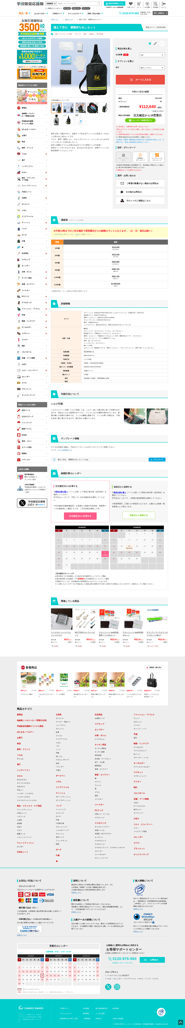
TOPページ (55, 19)
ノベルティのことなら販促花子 (117, 975)
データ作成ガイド (65, 450)
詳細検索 (50, 3)
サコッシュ (60, 834)
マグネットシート (140, 776)
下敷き (58, 770)
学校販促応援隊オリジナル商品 (30, 726)
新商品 (20, 714)
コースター (99, 799)
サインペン (60, 729)
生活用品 (98, 714)
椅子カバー (138, 810)
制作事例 (116, 1008)
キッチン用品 (100, 744)
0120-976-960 (130, 13)
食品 (19, 743)
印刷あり (91, 34)
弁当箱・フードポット (103, 759)
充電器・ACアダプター (103, 834)
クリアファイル (61, 739)
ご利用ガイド (57, 13)
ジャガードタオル (23, 797)
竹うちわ (20, 759)
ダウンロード (158, 459)
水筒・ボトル (100, 735)
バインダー (60, 767)
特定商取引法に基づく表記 (69, 1018)
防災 (85, 34)
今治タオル (21, 787)
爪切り (19, 827)
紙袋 (57, 844)
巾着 (57, 820)
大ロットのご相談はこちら (138, 201)
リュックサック (61, 841)
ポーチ (58, 816)
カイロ (136, 843)
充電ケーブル (100, 830)
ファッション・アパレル (144, 714)
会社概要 (86, 1008)
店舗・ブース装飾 (141, 799)
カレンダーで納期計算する (142, 120)
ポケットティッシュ (63, 797)
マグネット (138, 772)
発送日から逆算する (139, 515)
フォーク (98, 785)
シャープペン (61, 725)
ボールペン (60, 718)
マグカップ (99, 724)
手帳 (57, 753)
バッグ (59, 806)
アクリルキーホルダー (142, 767)
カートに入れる (143, 79)
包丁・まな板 (100, 762)
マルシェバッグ (61, 827)
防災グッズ (69, 19)
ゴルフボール (139, 793)
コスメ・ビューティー (143, 824)
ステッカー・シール (141, 757)
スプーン (98, 782)
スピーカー (99, 851)
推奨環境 (86, 1013)
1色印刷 (100, 34)
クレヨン (59, 736)
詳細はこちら (22, 935)
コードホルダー (100, 854)
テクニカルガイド (74, 13)
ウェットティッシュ (24, 810)
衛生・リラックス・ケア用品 (63, 34)
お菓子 (20, 738)
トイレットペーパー (24, 837)
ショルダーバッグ (62, 830)
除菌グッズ (21, 834)
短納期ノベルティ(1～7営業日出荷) (32, 720)
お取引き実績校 (118, 1018)
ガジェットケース (101, 858)
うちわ (68, 8)
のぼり (136, 803)
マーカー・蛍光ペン (63, 722)
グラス (97, 792)
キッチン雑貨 (100, 752)
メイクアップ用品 (140, 831)
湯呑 (96, 796)
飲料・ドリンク (23, 749)
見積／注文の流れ (94, 13)
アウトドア (78, 34)
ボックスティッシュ (63, 800)
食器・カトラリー (101, 769)
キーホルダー (138, 747)
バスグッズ (21, 816)
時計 (135, 787)
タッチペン (99, 837)
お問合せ (161, 13)
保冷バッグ (60, 837)
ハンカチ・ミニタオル (25, 793)
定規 (57, 763)
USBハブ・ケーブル (102, 814)
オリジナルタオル (23, 783)
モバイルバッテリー (102, 827)
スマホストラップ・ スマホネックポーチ (110, 847)
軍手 (135, 738)
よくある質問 (100, 1013)
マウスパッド (100, 818)
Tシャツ (86, 8)
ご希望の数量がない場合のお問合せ (142, 183)
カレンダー (138, 837)
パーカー (137, 725)
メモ (57, 746)
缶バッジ (137, 754)
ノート (58, 749)
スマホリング (100, 844)
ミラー (136, 828)
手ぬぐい (20, 790)
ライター (137, 781)
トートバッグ (61, 809)
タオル (20, 776)
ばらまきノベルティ (25, 732)
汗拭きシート (22, 813)
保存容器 (98, 755)
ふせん (58, 742)
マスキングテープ (62, 760)
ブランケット (139, 848)
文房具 (59, 714)
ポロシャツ (138, 722)
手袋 (135, 734)
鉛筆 (57, 732)
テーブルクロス (139, 806)
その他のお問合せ (134, 192)
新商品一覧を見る (156, 667)
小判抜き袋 (60, 823)
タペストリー (138, 813)
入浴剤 (19, 820)
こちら (77, 234)
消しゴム (77, 8)
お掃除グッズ (100, 718)
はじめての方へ (40, 13)
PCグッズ (99, 810)
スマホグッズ (100, 823)
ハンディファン (23, 770)
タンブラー (99, 730)
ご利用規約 (86, 1018)
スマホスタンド (100, 841)
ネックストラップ (141, 854)
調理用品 (98, 766)
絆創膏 (19, 823)
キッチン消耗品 (100, 748)
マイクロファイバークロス (27, 800)
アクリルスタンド (140, 751)
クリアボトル (100, 739)
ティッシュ (60, 793)
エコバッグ (60, 813)
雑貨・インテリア (141, 743)
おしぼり (20, 846)
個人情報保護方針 (102, 1008)
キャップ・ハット (140, 729)
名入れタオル (22, 780)
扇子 (19, 764)
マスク (19, 830)
